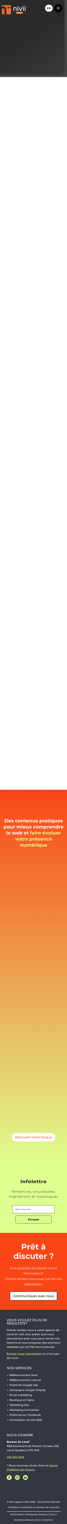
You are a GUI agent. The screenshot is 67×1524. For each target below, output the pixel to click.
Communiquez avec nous (33, 1296)
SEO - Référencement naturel (24, 363)
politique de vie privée (47, 1507)
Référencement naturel (25, 1380)
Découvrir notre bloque (33, 1137)
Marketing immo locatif (22, 567)
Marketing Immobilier (24, 1409)
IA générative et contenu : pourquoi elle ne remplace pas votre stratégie (30, 997)
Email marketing (21, 1395)
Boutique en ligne (22, 1400)
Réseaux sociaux (15, 404)
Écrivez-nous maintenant (24, 1353)
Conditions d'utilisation (20, 1507)
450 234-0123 (15, 1457)
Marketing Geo (19, 1404)
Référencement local (24, 1375)
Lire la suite (17, 936)
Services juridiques (24, 1520)
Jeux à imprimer (44, 1520)
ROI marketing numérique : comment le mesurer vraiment (31, 1087)
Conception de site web (20, 390)
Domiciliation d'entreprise (23, 1514)
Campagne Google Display (28, 1390)
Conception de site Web (21, 741)
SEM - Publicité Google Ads (22, 377)
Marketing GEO (14, 418)
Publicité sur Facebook (25, 1414)
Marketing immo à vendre (24, 557)
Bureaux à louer (47, 1514)
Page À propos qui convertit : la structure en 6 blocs (32, 905)
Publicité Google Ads (24, 1385)
